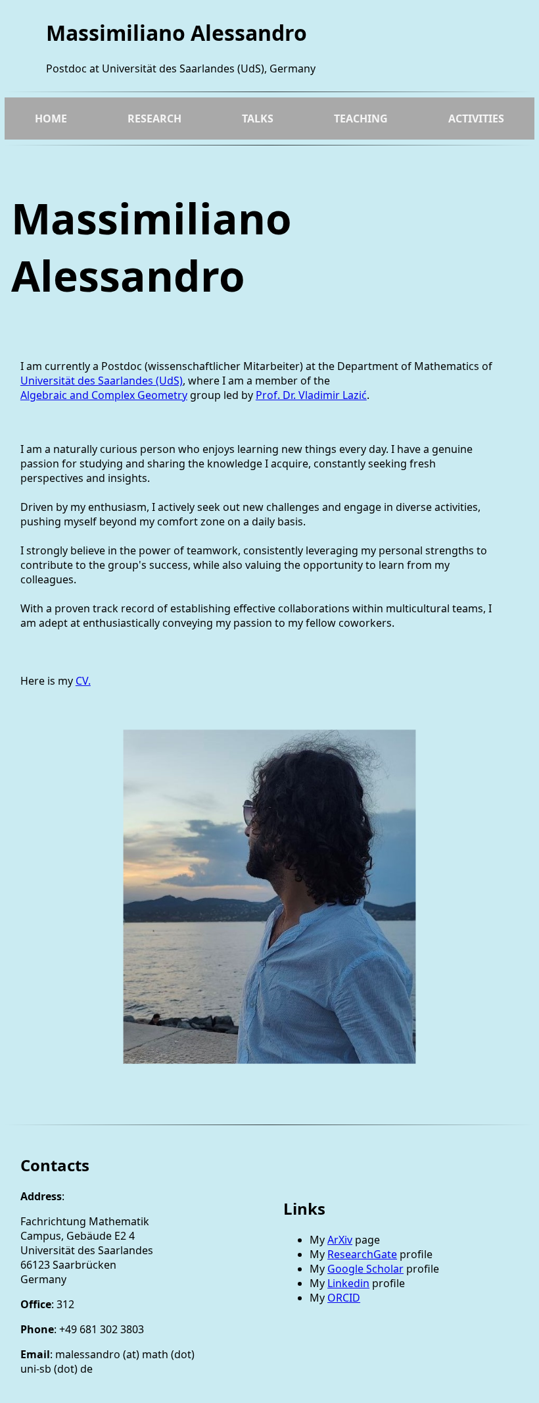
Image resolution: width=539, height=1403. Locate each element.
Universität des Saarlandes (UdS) (101, 380)
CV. (83, 681)
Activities (476, 118)
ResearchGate (362, 1254)
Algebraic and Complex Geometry (103, 395)
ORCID (343, 1297)
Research (154, 118)
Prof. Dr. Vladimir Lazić (311, 395)
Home (51, 118)
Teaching (361, 118)
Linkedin (348, 1283)
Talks (257, 118)
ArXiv (339, 1239)
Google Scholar (365, 1268)
